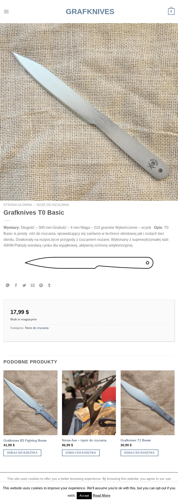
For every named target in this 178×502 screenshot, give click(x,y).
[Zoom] (171, 195)
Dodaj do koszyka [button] (22, 452)
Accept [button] (84, 495)
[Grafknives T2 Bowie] (148, 402)
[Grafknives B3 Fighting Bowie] (30, 402)
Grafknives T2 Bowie (136, 440)
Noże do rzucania (53, 205)
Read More (101, 495)
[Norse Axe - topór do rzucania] (89, 402)
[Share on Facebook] (16, 286)
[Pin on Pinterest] (41, 286)
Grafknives (89, 11)
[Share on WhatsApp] (8, 286)
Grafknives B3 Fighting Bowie (25, 440)
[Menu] (6, 11)
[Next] (174, 417)
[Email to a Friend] (33, 286)
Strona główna (17, 205)
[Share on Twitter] (24, 286)
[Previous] (3, 417)
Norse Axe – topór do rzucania (84, 440)
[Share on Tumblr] (49, 286)
